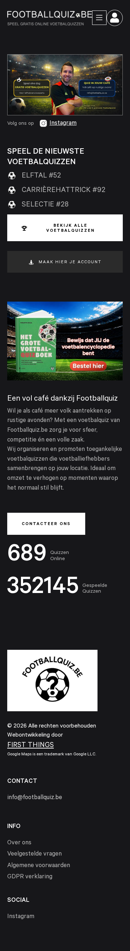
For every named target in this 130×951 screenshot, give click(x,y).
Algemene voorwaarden (38, 866)
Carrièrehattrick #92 (63, 191)
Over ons (19, 843)
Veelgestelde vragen (34, 854)
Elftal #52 (41, 176)
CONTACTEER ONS (46, 524)
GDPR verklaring (29, 877)
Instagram (63, 123)
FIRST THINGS (30, 746)
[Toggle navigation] (99, 17)
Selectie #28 (45, 205)
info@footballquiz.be (34, 798)
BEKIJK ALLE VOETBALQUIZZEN (70, 229)
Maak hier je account (70, 262)
